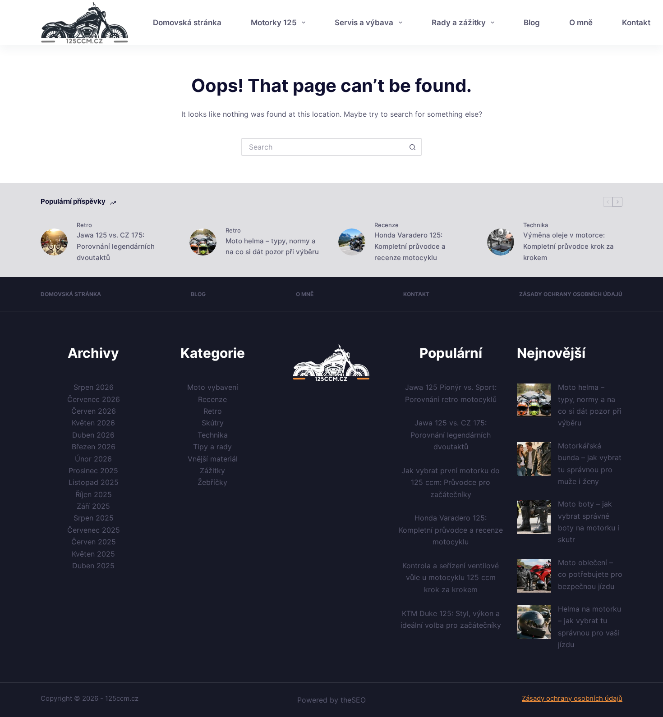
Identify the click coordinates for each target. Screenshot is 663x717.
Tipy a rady (212, 446)
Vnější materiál (213, 458)
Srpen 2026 (94, 387)
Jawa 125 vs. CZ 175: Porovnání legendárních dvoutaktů (116, 246)
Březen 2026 (93, 446)
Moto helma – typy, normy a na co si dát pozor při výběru (272, 246)
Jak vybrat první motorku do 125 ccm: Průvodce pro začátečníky (450, 482)
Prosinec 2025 (93, 470)
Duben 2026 (93, 434)
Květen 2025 (93, 553)
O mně (581, 22)
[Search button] (413, 147)
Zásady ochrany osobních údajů (570, 294)
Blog (532, 22)
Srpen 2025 (94, 517)
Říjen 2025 (93, 494)
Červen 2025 (93, 541)
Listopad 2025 (94, 482)
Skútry (213, 422)
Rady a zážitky (459, 22)
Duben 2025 (93, 565)
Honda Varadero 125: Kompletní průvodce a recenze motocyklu (410, 246)
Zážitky (212, 470)
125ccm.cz (121, 698)
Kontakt (416, 294)
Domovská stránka (187, 22)
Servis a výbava (364, 22)
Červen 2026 (93, 411)
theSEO (353, 699)
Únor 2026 (93, 458)
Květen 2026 (93, 422)
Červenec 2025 (93, 529)
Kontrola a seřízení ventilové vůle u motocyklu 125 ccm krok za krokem (450, 577)
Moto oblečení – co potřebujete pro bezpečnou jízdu (590, 574)
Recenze (386, 224)
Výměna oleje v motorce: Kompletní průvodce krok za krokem (568, 246)
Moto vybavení (212, 387)
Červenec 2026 (93, 399)
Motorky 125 (274, 22)
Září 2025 (93, 506)
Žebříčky (212, 482)
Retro (84, 224)
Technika (535, 224)
